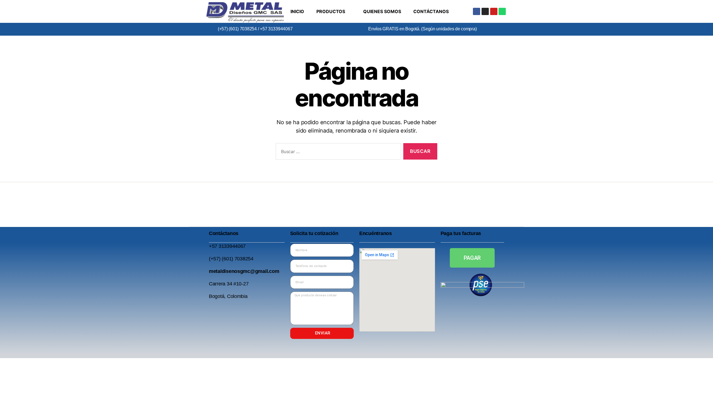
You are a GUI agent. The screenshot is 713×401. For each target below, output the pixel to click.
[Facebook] (476, 11)
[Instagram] (485, 11)
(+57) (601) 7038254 (237, 28)
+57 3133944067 (275, 28)
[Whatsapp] (502, 11)
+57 (214, 246)
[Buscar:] (337, 152)
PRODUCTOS (330, 11)
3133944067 (232, 246)
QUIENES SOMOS (382, 11)
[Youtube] (493, 11)
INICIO (297, 11)
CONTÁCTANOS (431, 11)
